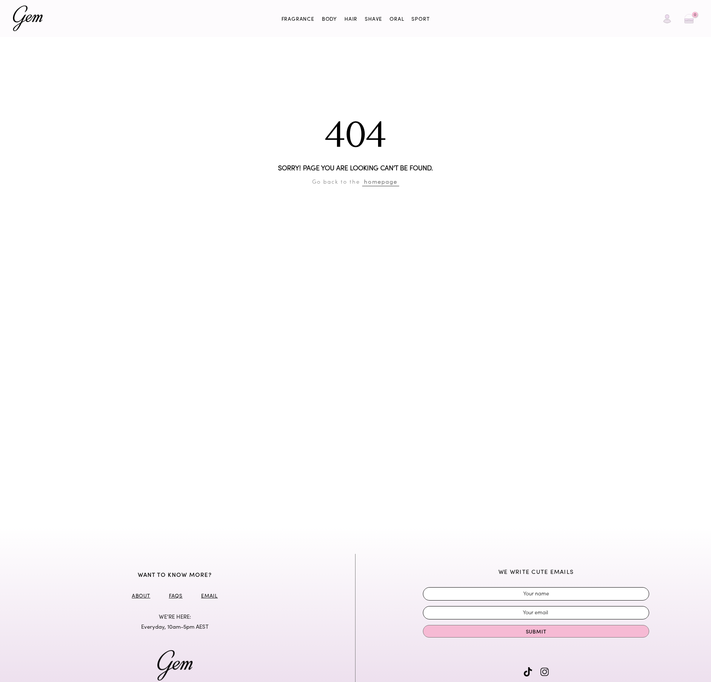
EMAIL (209, 595)
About (141, 595)
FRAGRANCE (297, 18)
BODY (329, 18)
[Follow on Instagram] (544, 671)
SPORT (420, 18)
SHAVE (373, 18)
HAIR (350, 18)
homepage (380, 181)
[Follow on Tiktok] (528, 671)
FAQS (176, 595)
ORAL (397, 18)
